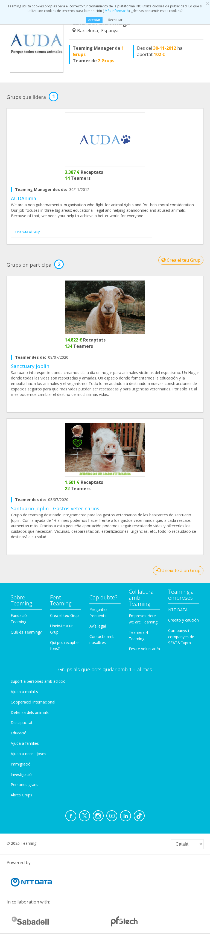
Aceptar (94, 19)
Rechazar (115, 19)
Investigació (21, 774)
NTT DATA (178, 609)
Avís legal (97, 626)
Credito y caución (183, 620)
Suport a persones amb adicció (38, 681)
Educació (19, 732)
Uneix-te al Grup (27, 232)
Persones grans (24, 784)
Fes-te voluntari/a (144, 648)
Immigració (21, 764)
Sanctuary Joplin (30, 366)
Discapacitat (22, 722)
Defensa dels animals (30, 712)
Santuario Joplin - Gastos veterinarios (55, 508)
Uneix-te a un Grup (180, 570)
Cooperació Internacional (33, 702)
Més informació (116, 10)
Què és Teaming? (26, 632)
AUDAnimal (24, 198)
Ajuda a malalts (24, 691)
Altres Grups (21, 794)
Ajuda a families (25, 743)
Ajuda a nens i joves (28, 753)
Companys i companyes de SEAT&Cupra (181, 637)
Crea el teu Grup (183, 260)
